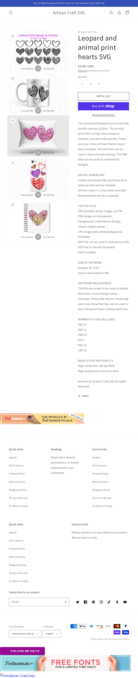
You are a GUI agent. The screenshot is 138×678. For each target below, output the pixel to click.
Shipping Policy (18, 489)
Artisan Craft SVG (104, 639)
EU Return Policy (18, 506)
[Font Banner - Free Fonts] (17, 675)
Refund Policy (17, 481)
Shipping (82, 70)
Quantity (82, 76)
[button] (11, 12)
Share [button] (85, 395)
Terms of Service (18, 498)
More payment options (104, 114)
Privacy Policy (17, 473)
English (49, 633)
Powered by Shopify (120, 639)
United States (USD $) (23, 633)
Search (13, 457)
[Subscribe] (65, 602)
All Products (16, 465)
